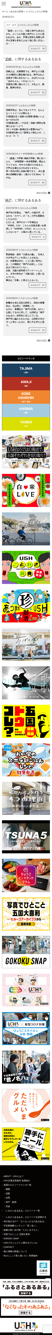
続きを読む (42, 192)
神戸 (8, 200)
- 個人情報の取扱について (14, 1251)
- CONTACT (8, 1247)
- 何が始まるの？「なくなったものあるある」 (24, 1221)
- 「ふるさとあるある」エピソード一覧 (21, 1210)
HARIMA (26, 410)
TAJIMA (26, 369)
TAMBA (26, 423)
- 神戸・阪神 (10, 1202)
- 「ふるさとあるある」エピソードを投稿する (24, 1217)
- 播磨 (7, 1189)
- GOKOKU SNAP (10, 1238)
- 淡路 (7, 1193)
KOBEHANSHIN (26, 397)
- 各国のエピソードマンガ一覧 (16, 1184)
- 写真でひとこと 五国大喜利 (16, 1234)
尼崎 (8, 59)
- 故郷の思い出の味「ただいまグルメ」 (21, 1230)
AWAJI (26, 383)
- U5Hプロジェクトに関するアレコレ (20, 1242)
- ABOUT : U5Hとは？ (13, 1176)
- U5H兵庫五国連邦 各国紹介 (16, 1180)
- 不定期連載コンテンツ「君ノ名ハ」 (20, 1225)
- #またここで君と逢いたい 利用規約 (20, 1255)
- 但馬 (7, 1197)
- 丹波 (7, 1206)
